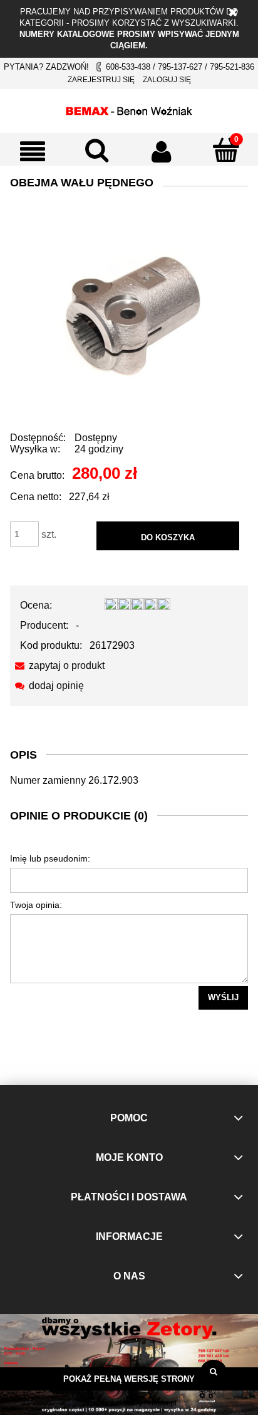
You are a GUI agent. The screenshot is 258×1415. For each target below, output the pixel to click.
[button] (32, 151)
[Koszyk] (226, 150)
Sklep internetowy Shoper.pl (129, 1403)
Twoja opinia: (36, 905)
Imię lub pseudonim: (50, 858)
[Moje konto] (161, 151)
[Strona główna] (129, 109)
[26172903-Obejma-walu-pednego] (129, 312)
